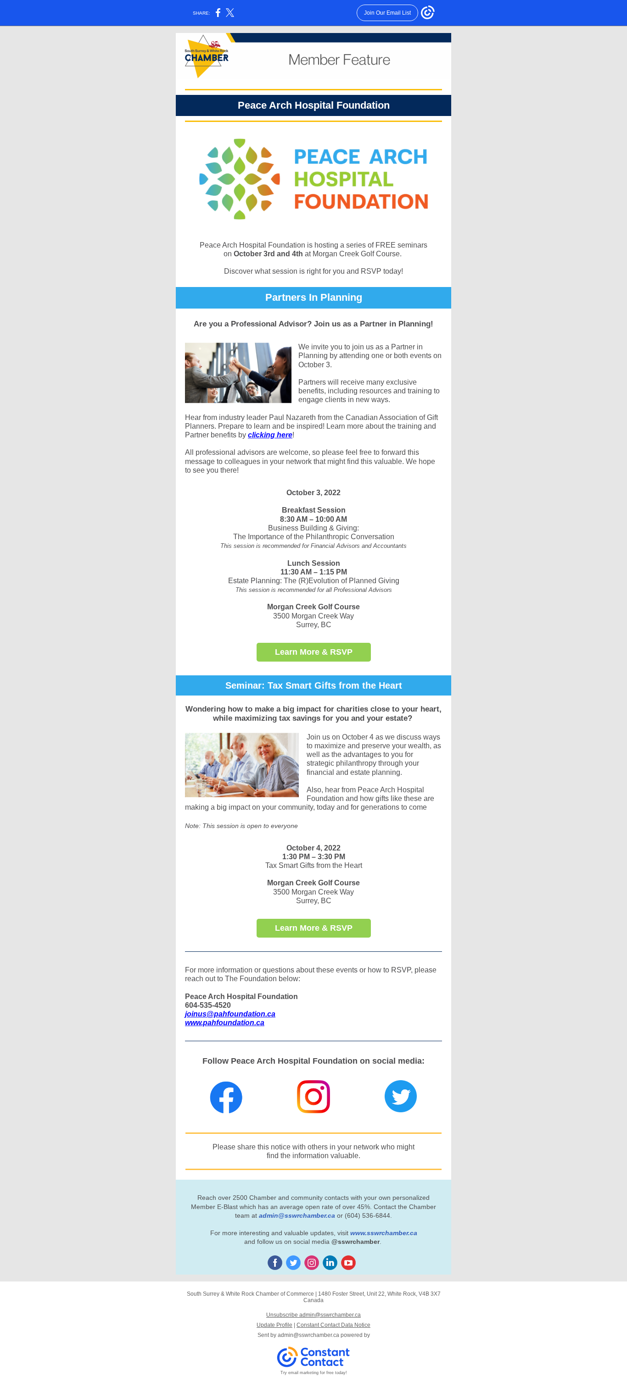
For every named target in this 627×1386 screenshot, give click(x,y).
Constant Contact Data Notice (333, 1325)
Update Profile (274, 1325)
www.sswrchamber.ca (383, 1233)
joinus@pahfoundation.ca (230, 1014)
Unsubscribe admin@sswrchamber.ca (313, 1315)
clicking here (270, 435)
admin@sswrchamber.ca (297, 1215)
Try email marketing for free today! (313, 1372)
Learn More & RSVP (314, 652)
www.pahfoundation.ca (224, 1023)
